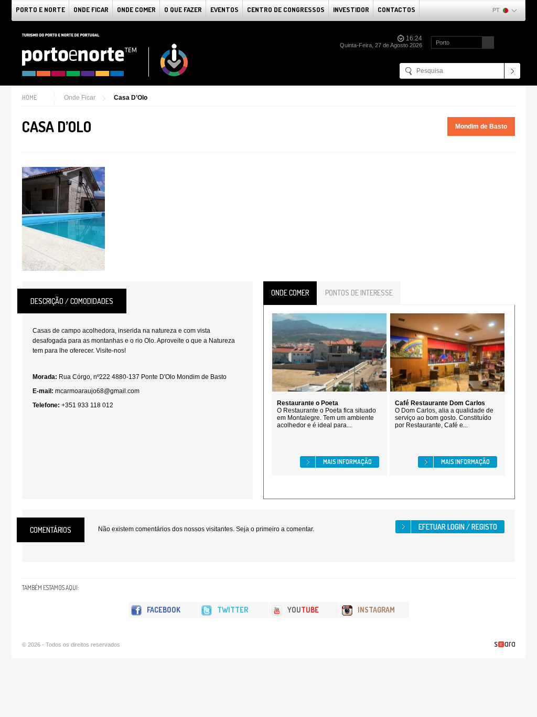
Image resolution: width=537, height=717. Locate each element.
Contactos (396, 9)
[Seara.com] (505, 644)
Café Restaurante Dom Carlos (440, 403)
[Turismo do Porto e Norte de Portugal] (105, 55)
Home (29, 97)
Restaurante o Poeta (307, 403)
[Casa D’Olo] (63, 219)
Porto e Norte (40, 9)
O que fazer (183, 9)
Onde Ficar (91, 9)
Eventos (224, 9)
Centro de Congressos (286, 9)
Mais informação (347, 462)
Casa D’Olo (130, 97)
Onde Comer (136, 9)
